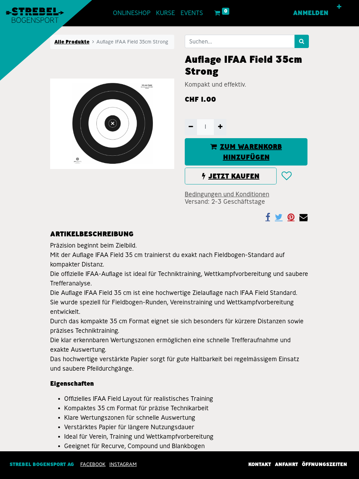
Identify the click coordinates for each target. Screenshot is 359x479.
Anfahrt (286, 464)
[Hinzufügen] (220, 127)
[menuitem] (131, 13)
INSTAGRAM (123, 464)
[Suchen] (301, 41)
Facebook (93, 464)
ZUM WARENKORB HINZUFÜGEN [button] (251, 151)
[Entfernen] (191, 127)
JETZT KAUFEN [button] (233, 176)
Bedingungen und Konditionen (227, 194)
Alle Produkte (71, 42)
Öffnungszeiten (324, 464)
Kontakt (259, 464)
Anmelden (310, 13)
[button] (339, 7)
